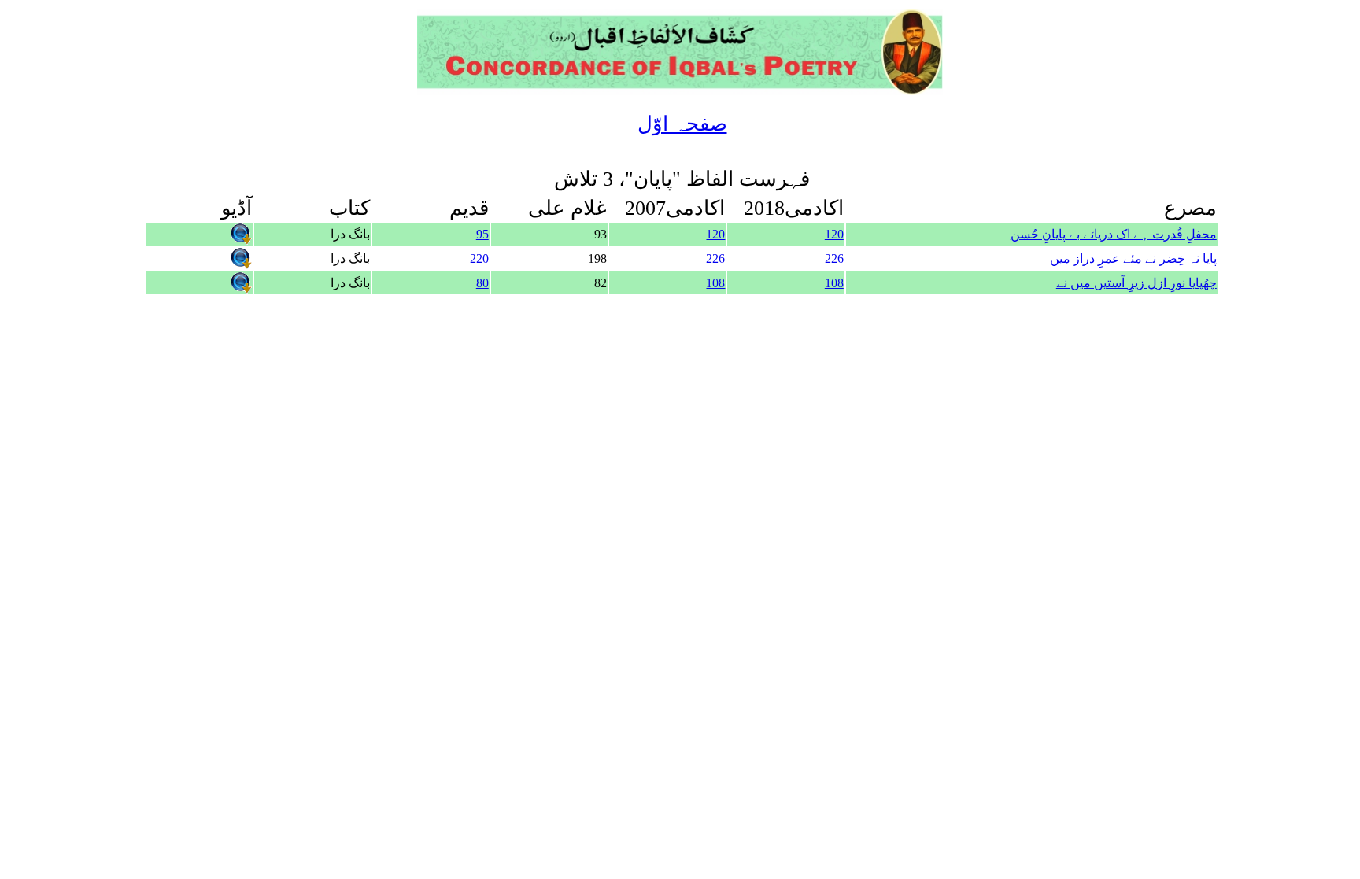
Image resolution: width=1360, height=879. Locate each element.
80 (482, 283)
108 (834, 283)
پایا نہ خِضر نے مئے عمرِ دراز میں (1133, 258)
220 (479, 258)
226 (834, 258)
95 (482, 234)
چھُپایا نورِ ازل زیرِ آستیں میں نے (1136, 283)
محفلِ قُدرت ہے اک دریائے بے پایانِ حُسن (1114, 234)
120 (834, 234)
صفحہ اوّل (682, 124)
